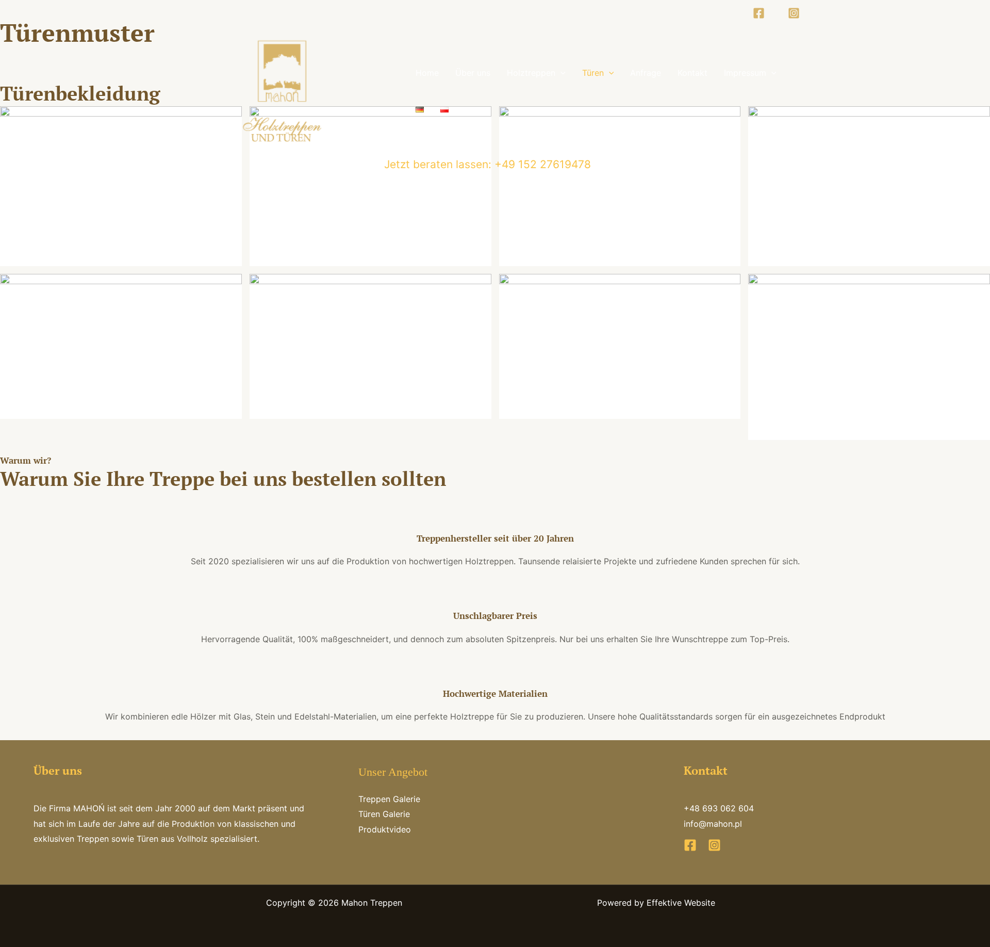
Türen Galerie (384, 814)
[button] (560, 73)
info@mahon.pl (713, 824)
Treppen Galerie (389, 799)
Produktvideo (384, 829)
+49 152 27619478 (541, 164)
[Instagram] (793, 13)
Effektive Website (681, 902)
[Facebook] (758, 13)
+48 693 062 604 (719, 808)
